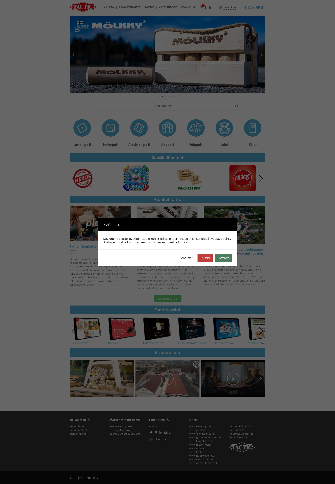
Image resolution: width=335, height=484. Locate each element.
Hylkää (205, 258)
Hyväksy (223, 258)
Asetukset (186, 258)
